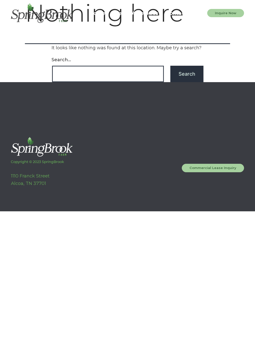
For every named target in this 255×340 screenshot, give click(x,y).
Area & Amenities (135, 13)
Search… (61, 59)
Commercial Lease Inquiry (213, 168)
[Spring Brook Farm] (42, 13)
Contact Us (180, 13)
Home (97, 13)
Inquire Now (225, 13)
